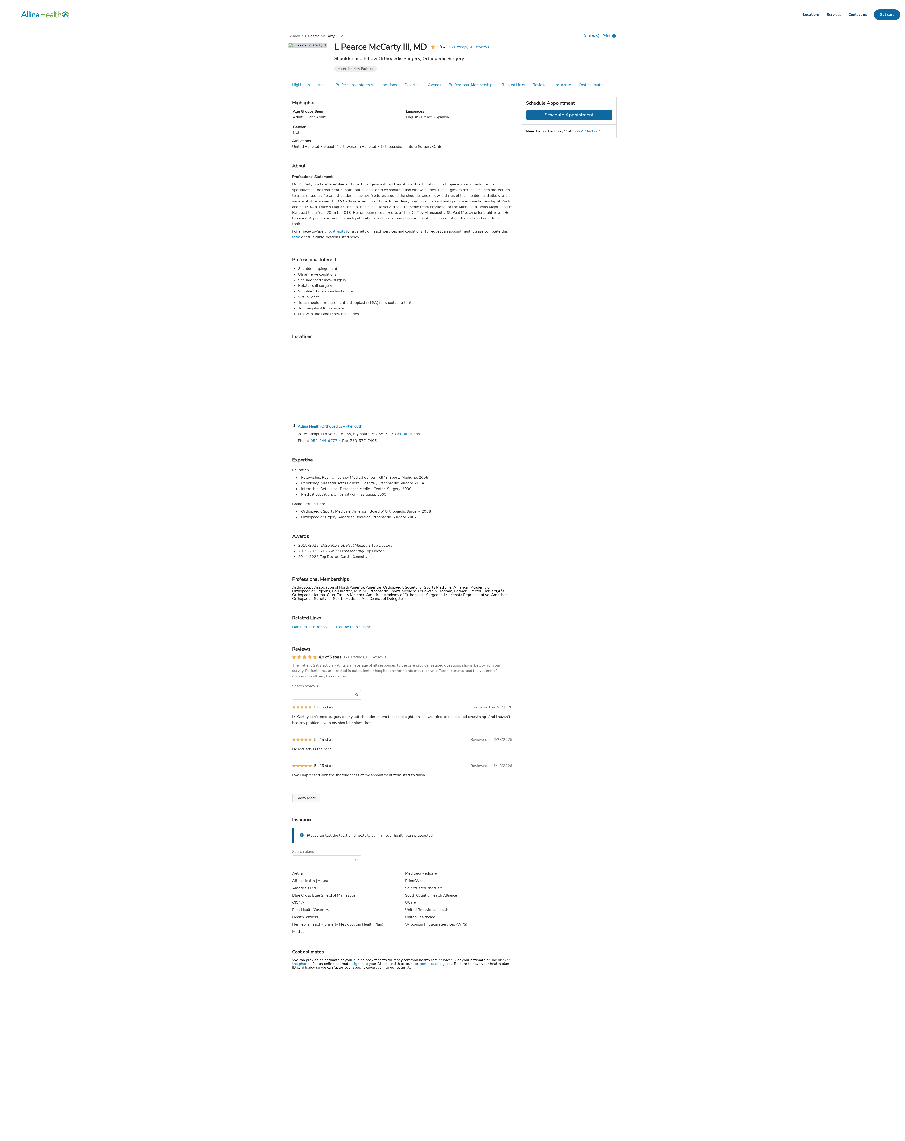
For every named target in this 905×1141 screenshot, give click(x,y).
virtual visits (335, 231)
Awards (434, 84)
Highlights (301, 84)
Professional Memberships (471, 84)
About (322, 84)
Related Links (513, 84)
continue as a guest (435, 963)
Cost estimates (591, 84)
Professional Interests (354, 84)
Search (294, 36)
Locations (811, 14)
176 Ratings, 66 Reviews (467, 47)
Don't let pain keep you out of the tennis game (331, 627)
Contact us (857, 14)
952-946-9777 (586, 131)
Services (834, 14)
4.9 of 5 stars (330, 657)
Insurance (563, 84)
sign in (358, 963)
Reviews (540, 84)
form (296, 237)
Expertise (412, 84)
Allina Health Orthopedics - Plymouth (330, 426)
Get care (887, 14)
